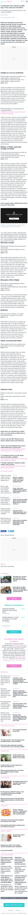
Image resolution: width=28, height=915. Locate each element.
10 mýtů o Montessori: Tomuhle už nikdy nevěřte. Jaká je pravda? (13, 467)
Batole (15, 475)
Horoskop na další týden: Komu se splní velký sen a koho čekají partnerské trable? (6, 870)
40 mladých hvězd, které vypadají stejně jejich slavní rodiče (20, 783)
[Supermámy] (6, 3)
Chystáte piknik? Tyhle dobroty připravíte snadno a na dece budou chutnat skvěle (20, 706)
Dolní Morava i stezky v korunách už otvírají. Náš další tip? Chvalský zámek (20, 579)
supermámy (10, 566)
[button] (26, 1)
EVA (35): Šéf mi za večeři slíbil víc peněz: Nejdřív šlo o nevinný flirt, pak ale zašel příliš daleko (7, 888)
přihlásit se (23, 1)
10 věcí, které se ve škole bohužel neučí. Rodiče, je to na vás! (19, 756)
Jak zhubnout (5, 898)
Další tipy (14, 598)
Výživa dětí (16, 518)
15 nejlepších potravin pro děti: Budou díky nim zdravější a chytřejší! (14, 459)
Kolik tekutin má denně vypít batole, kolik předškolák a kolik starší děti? (20, 522)
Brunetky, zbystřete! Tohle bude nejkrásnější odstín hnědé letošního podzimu (20, 870)
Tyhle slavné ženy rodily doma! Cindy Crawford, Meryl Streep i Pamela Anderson (20, 502)
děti (2, 566)
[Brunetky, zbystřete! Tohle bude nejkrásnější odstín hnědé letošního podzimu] (21, 864)
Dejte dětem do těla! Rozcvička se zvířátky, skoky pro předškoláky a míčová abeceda (20, 589)
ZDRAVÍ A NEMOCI (6, 831)
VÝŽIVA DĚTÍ (4, 806)
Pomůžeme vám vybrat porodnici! (14, 640)
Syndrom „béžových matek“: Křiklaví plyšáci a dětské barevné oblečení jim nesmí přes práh (20, 693)
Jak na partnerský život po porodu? (20, 730)
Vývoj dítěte (16, 508)
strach (5, 566)
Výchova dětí (16, 486)
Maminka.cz (4, 672)
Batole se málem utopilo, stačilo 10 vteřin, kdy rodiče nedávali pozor (18, 480)
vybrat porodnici (18, 645)
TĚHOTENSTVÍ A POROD (7, 726)
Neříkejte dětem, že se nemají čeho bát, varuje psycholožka (13, 112)
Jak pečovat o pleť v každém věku (19, 835)
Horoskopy (13, 898)
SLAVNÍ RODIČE (5, 778)
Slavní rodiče (17, 497)
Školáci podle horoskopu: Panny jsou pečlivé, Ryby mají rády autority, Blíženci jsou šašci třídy (20, 717)
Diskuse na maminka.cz (14, 605)
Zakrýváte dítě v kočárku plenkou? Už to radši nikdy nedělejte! (20, 512)
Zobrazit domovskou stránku (14, 905)
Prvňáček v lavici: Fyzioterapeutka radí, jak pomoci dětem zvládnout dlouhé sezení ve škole (20, 681)
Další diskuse (14, 632)
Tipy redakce (5, 573)
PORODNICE (14, 666)
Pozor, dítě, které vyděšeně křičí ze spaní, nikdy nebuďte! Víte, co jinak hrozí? (13, 450)
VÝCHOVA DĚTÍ (5, 751)
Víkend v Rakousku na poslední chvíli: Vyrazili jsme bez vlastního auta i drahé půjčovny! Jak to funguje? (21, 890)
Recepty (22, 898)
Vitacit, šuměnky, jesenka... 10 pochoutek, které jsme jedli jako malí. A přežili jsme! (20, 812)
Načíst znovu (14, 218)
